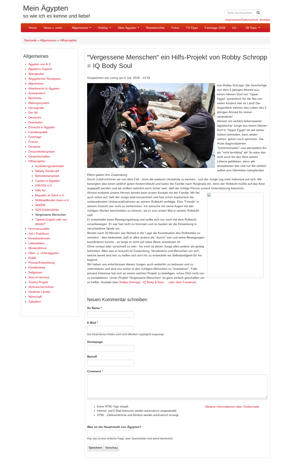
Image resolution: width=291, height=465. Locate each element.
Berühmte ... (36, 98)
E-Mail (92, 322)
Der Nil (32, 112)
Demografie (36, 108)
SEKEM (40, 205)
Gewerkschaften (39, 156)
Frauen (33, 141)
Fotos (175, 27)
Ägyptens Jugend (40, 69)
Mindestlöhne (37, 248)
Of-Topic (252, 27)
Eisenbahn (35, 122)
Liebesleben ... (38, 243)
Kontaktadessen (39, 238)
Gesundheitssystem (41, 151)
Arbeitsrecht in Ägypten (44, 88)
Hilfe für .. (41, 190)
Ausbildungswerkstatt (49, 166)
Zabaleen (34, 301)
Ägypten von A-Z (39, 64)
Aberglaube (36, 73)
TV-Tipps (192, 27)
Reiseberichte (155, 27)
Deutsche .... (36, 117)
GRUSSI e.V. (43, 185)
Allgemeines (80, 27)
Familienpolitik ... (39, 132)
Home (33, 27)
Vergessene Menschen (50, 214)
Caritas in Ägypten (47, 180)
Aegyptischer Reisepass (44, 78)
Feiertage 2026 (215, 27)
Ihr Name (94, 308)
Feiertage (34, 137)
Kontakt (265, 19)
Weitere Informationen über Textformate (232, 406)
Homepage (95, 342)
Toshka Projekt (38, 282)
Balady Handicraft (47, 171)
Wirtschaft (35, 296)
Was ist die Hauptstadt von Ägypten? (114, 427)
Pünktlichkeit (36, 267)
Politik (32, 258)
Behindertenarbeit (47, 176)
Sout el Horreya (38, 277)
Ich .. (235, 27)
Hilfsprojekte (68, 40)
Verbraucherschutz (41, 287)
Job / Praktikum (38, 233)
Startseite (30, 40)
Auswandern (36, 93)
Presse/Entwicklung (41, 262)
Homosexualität (38, 228)
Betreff (92, 356)
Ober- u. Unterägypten (43, 253)
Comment (95, 371)
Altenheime (35, 83)
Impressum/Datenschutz (241, 19)
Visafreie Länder (39, 291)
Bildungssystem (38, 103)
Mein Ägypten (45, 8)
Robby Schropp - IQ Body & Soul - (142, 282)
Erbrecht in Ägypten (41, 127)
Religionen (35, 272)
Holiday (103, 27)
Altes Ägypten (127, 27)
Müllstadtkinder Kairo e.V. (52, 200)
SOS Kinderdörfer (47, 209)
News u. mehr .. (54, 27)
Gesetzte (34, 146)
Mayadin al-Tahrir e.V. (50, 195)
